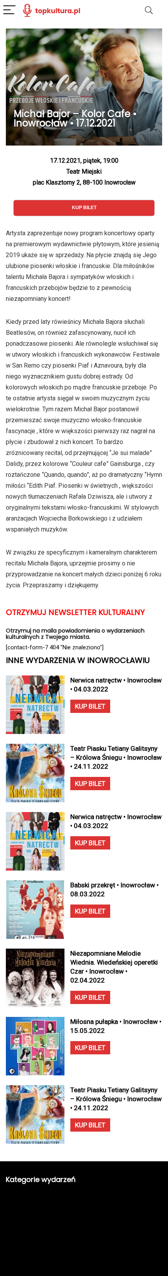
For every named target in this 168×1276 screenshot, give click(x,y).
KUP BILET (90, 706)
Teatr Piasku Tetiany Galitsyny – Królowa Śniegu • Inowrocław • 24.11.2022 (116, 757)
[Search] (148, 10)
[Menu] (9, 10)
